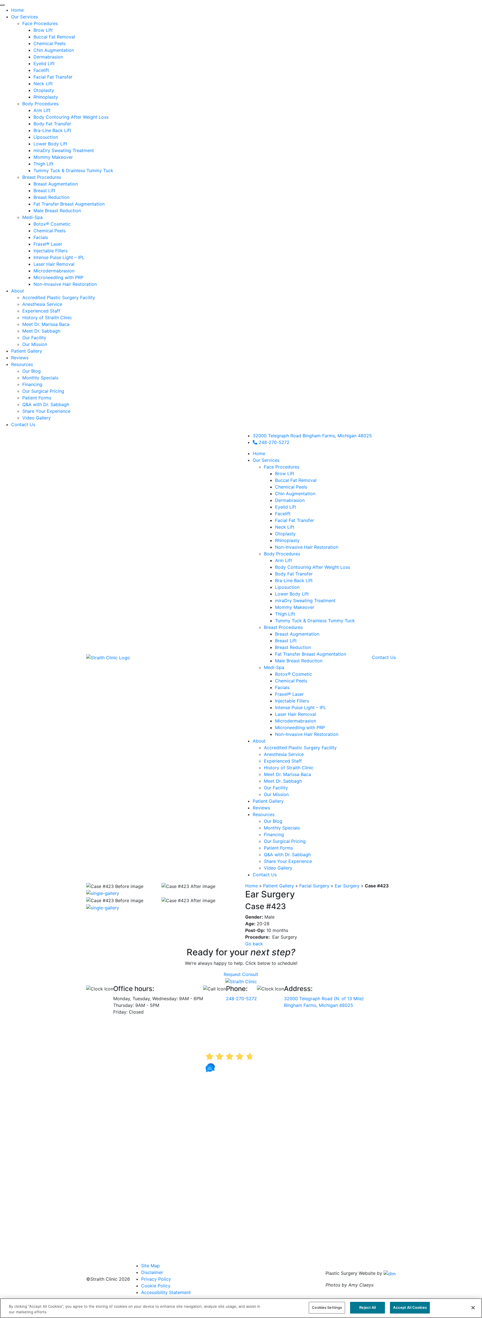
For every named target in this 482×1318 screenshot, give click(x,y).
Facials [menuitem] (40, 237)
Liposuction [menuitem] (45, 137)
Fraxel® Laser (289, 694)
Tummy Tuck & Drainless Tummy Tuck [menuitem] (73, 170)
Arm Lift (283, 560)
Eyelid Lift (285, 507)
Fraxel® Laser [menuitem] (47, 244)
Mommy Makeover (294, 607)
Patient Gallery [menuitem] (26, 351)
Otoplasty (285, 533)
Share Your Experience (288, 861)
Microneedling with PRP (300, 727)
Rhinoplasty (287, 540)
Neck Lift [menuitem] (43, 83)
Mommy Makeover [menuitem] (53, 157)
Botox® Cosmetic (293, 674)
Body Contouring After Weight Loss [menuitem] (71, 117)
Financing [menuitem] (32, 384)
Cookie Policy (155, 1285)
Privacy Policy (156, 1279)
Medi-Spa (274, 667)
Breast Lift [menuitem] (44, 190)
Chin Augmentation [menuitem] (53, 50)
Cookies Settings (327, 1307)
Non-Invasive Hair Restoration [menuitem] (65, 284)
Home (259, 453)
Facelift (283, 513)
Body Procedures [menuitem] (40, 103)
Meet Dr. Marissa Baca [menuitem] (45, 324)
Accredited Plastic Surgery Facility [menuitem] (58, 297)
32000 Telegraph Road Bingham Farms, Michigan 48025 (312, 435)
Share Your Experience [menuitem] (46, 411)
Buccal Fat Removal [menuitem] (54, 37)
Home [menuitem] (17, 10)
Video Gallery (278, 868)
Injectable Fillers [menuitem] (50, 250)
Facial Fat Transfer (294, 520)
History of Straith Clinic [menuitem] (47, 317)
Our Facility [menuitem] (34, 337)
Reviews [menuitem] (19, 357)
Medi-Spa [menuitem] (32, 217)
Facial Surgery (314, 886)
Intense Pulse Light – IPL (300, 707)
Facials (282, 687)
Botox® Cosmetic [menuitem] (52, 224)
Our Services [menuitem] (24, 16)
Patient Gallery (268, 801)
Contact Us (265, 874)
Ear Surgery (347, 886)
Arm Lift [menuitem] (41, 110)
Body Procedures (282, 554)
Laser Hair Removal (295, 714)
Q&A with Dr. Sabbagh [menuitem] (45, 404)
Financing (274, 834)
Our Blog (273, 821)
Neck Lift (284, 527)
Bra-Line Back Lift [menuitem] (52, 130)
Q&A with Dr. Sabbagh (287, 854)
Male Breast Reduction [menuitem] (57, 210)
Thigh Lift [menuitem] (43, 164)
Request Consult (241, 974)
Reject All (367, 1307)
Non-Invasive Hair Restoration (306, 547)
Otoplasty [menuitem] (43, 90)
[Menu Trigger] (2, 5)
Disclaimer (152, 1272)
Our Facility (276, 787)
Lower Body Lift (292, 594)
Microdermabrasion (295, 721)
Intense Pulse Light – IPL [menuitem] (59, 257)
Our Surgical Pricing (285, 841)
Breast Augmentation (297, 634)
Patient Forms (278, 848)
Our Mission (276, 794)
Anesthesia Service (284, 754)
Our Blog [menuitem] (31, 371)
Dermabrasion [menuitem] (48, 57)
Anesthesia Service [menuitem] (42, 304)
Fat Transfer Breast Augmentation (310, 654)
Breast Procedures (283, 627)
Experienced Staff (283, 761)
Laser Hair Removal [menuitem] (53, 264)
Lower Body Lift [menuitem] (50, 144)
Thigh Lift (285, 614)
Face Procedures (281, 467)
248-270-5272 (273, 442)
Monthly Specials (282, 828)
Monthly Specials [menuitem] (40, 377)
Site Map (150, 1265)
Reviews (261, 808)
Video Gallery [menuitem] (36, 418)
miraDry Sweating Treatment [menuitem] (63, 150)
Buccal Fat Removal (296, 480)
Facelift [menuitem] (41, 70)
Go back (254, 943)
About (259, 741)
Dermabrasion (290, 500)
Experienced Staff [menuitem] (41, 311)
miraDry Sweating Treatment (305, 600)
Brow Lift (284, 473)
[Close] (473, 1308)
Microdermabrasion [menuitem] (53, 271)
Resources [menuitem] (22, 364)
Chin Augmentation (295, 493)
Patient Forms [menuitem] (36, 398)
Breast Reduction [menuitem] (51, 197)
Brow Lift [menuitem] (43, 30)
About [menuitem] (17, 291)
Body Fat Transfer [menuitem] (52, 123)
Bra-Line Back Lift (294, 580)
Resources (263, 814)
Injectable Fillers (292, 701)
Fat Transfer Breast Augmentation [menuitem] (69, 204)
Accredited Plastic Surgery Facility (300, 747)
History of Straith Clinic (289, 767)
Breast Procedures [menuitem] (41, 177)
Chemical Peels (291, 487)
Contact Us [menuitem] (23, 424)
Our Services (266, 460)
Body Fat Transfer (294, 574)
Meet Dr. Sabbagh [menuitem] (41, 331)
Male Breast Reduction (298, 660)
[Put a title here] (102, 893)
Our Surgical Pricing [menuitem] (43, 391)
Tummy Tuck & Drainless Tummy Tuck (315, 620)
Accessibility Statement (166, 1292)
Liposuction (287, 587)
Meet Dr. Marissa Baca (287, 774)
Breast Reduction (293, 647)
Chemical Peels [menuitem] (49, 43)
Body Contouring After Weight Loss (312, 567)
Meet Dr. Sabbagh (283, 781)
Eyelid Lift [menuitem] (44, 63)
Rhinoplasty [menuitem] (45, 97)
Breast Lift (286, 640)
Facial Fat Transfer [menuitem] (53, 77)
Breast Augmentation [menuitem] (55, 184)
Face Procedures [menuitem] (40, 23)
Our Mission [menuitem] (34, 344)
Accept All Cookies (409, 1307)
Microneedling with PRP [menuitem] (58, 277)
